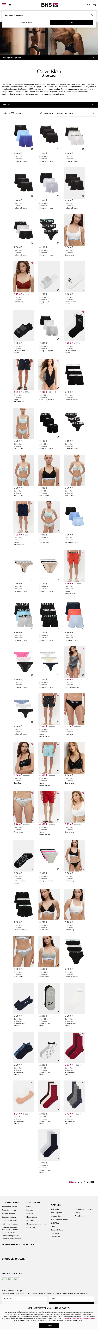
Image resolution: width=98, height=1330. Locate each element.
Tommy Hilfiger (57, 1230)
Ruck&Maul (79, 1216)
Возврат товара (8, 1214)
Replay (77, 1213)
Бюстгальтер (69, 255)
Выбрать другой (26, 22)
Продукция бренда (12, 57)
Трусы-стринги (70, 495)
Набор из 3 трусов (20, 161)
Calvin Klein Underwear (18, 158)
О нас (28, 1207)
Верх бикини (18, 783)
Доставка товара (9, 1217)
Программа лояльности (36, 1224)
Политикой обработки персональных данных (79, 1318)
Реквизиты (30, 1214)
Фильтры (7, 105)
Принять (49, 1325)
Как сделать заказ (9, 1207)
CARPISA (55, 1223)
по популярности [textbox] (65, 113)
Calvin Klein (55, 1237)
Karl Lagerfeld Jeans (59, 1219)
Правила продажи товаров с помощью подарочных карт (10, 1229)
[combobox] (75, 113)
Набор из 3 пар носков (45, 1025)
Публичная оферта (10, 1224)
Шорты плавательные (19, 401)
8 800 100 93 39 (33, 1294)
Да (72, 22)
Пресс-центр (31, 1217)
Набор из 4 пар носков (70, 352)
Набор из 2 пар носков (45, 303)
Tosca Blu (55, 1209)
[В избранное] (32, 149)
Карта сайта (31, 1227)
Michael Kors (56, 1216)
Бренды (29, 1210)
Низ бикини (69, 734)
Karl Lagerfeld (56, 1213)
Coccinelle (55, 1233)
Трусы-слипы (44, 542)
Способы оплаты (9, 1210)
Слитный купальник (46, 400)
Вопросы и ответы (9, 1220)
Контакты (30, 1220)
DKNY (53, 1226)
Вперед (90, 1182)
